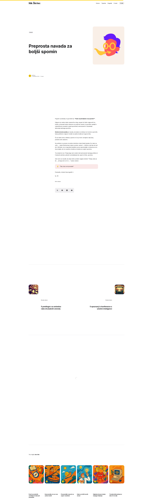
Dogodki (110, 3)
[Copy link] (71, 190)
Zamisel (31, 32)
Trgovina (103, 3)
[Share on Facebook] (62, 190)
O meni (115, 3)
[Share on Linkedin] (67, 190)
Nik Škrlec (34, 3)
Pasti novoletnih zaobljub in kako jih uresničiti (34, 496)
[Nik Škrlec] (30, 76)
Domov (98, 3)
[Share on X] (57, 190)
